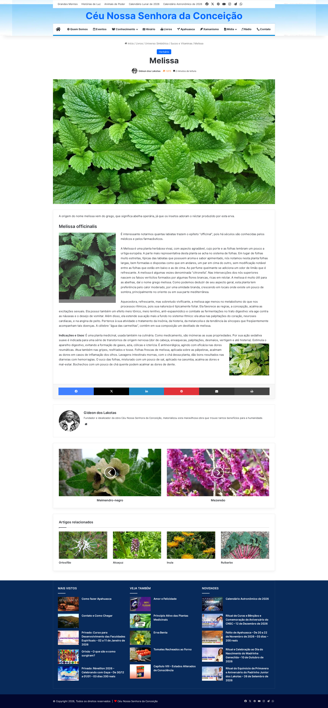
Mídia (230, 29)
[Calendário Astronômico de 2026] (212, 604)
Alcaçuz (118, 562)
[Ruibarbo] (245, 545)
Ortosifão (65, 562)
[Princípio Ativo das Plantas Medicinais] (140, 621)
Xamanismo (211, 29)
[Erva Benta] (140, 638)
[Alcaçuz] (137, 545)
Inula (170, 562)
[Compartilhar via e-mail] (216, 391)
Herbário (164, 51)
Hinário (150, 29)
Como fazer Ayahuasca (96, 598)
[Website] (86, 424)
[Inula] (191, 545)
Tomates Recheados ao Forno (173, 649)
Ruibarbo (227, 562)
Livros (167, 29)
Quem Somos (79, 29)
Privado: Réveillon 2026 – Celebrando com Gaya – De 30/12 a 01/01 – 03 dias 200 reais (103, 672)
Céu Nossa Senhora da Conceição (137, 701)
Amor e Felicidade (165, 598)
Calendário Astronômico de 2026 (182, 3)
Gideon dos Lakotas (150, 71)
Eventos (100, 29)
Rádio (248, 29)
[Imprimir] (252, 391)
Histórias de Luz (91, 3)
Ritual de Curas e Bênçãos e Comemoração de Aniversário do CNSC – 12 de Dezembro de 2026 (247, 619)
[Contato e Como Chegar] (68, 621)
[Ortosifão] (83, 545)
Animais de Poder (114, 3)
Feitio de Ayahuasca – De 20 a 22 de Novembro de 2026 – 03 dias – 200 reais (247, 636)
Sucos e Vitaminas (181, 43)
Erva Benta (160, 632)
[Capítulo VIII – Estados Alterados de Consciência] (140, 671)
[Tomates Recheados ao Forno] (140, 655)
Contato (265, 29)
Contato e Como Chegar (97, 615)
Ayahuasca (187, 29)
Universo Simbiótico (157, 43)
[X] (111, 391)
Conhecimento (125, 29)
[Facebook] (76, 391)
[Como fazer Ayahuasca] (68, 604)
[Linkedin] (146, 391)
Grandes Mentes (68, 3)
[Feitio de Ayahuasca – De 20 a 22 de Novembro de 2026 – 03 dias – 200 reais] (212, 638)
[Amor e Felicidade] (140, 604)
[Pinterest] (181, 391)
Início (130, 43)
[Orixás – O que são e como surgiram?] (68, 657)
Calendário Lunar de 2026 (144, 3)
